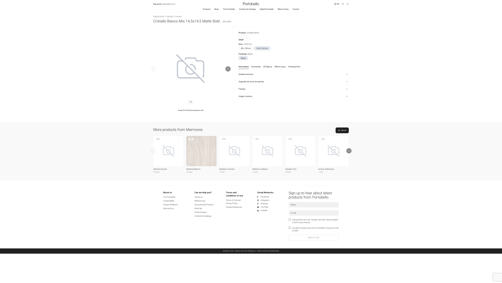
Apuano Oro (290, 169)
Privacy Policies (303, 222)
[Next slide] (228, 69)
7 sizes (222, 172)
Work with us (168, 208)
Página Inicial (158, 16)
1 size (320, 172)
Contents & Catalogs (203, 216)
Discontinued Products (204, 205)
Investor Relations (170, 205)
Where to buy (200, 201)
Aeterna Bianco (193, 169)
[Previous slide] (153, 69)
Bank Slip (198, 208)
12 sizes (156, 172)
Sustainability (168, 201)
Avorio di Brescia (326, 169)
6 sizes (288, 172)
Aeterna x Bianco (260, 169)
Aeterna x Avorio (227, 169)
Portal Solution (201, 212)
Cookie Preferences (234, 207)
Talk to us (198, 197)
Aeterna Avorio (160, 169)
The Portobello (169, 197)
